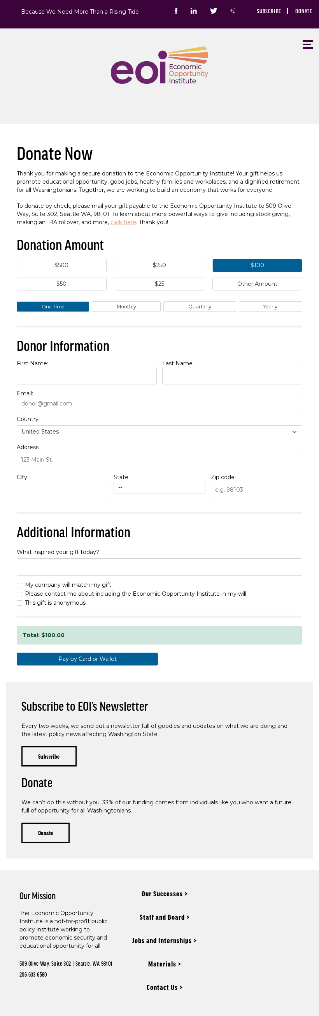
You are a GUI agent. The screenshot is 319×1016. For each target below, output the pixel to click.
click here (123, 222)
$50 (61, 283)
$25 (159, 283)
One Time (53, 307)
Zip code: (223, 477)
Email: (25, 393)
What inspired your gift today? (58, 552)
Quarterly (199, 307)
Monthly (126, 307)
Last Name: (178, 363)
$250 (159, 265)
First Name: (32, 363)
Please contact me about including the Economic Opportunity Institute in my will (135, 593)
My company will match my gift (68, 584)
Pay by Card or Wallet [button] (87, 658)
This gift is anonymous (55, 602)
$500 (61, 265)
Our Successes (162, 893)
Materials (162, 964)
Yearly (270, 307)
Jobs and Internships (162, 940)
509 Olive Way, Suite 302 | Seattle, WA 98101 (66, 963)
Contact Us (162, 987)
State (121, 477)
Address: (28, 447)
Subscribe (269, 11)
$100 (257, 265)
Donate (303, 11)
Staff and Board (162, 917)
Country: (28, 419)
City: (22, 477)
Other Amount (257, 283)
